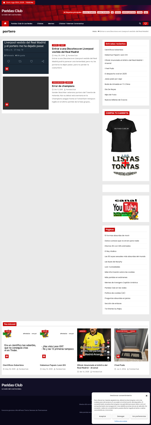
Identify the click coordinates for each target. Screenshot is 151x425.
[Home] (5, 23)
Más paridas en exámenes (116, 277)
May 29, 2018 (59, 55)
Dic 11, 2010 (58, 89)
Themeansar (42, 410)
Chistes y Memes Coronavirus (71, 23)
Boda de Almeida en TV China (117, 84)
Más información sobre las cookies (120, 272)
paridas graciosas (128, 12)
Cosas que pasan (58, 82)
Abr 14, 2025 (85, 372)
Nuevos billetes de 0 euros (116, 100)
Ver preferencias (139, 416)
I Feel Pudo (109, 68)
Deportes (69, 82)
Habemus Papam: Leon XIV (116, 55)
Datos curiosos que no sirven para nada (122, 241)
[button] (146, 395)
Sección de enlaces (113, 303)
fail (112, 12)
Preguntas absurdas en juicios (117, 298)
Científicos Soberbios (114, 49)
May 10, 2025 (47, 369)
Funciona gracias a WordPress (13, 410)
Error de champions (63, 86)
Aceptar (102, 416)
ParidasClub (72, 55)
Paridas (117, 12)
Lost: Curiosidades (112, 267)
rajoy (146, 12)
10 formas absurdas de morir (117, 235)
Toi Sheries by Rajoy (113, 308)
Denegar (120, 416)
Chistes (40, 23)
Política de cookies (121, 421)
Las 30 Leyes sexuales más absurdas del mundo (125, 256)
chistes (139, 12)
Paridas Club (12, 11)
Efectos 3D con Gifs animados (118, 246)
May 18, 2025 (10, 369)
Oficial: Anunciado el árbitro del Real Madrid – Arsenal (92, 366)
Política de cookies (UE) (115, 293)
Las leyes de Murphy (113, 261)
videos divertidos (103, 12)
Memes (51, 23)
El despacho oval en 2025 (116, 73)
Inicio (95, 31)
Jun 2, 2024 (122, 369)
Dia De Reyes (110, 89)
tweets (62, 45)
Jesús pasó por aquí (113, 79)
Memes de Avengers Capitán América (121, 282)
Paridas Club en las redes (21, 23)
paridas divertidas (89, 12)
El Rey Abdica (110, 251)
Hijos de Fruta (110, 94)
